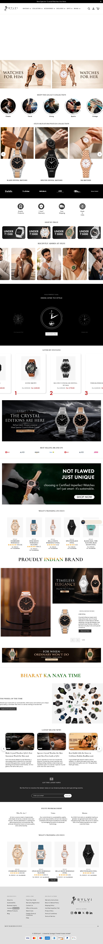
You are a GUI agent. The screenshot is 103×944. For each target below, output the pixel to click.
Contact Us (29, 905)
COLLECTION (36, 8)
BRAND (76, 8)
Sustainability (11, 903)
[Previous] (3, 154)
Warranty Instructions (51, 900)
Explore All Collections (8, 709)
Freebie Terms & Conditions (31, 914)
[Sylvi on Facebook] (76, 913)
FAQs (27, 918)
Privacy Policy (49, 911)
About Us (10, 900)
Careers (13, 908)
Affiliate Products (12, 911)
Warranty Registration (32, 903)
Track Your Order (31, 900)
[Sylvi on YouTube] (79, 913)
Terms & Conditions (51, 913)
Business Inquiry (12, 905)
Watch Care (29, 911)
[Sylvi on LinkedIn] (91, 913)
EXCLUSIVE (60, 8)
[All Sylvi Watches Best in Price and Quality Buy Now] (77, 703)
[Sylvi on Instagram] (72, 913)
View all (53, 880)
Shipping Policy (49, 905)
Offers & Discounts (31, 908)
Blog (8, 913)
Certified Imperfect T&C (52, 908)
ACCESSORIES (48, 8)
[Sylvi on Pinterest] (87, 913)
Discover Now (85, 631)
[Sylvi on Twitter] (83, 913)
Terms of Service (50, 916)
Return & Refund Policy (52, 903)
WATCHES (26, 8)
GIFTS (69, 8)
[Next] (99, 154)
